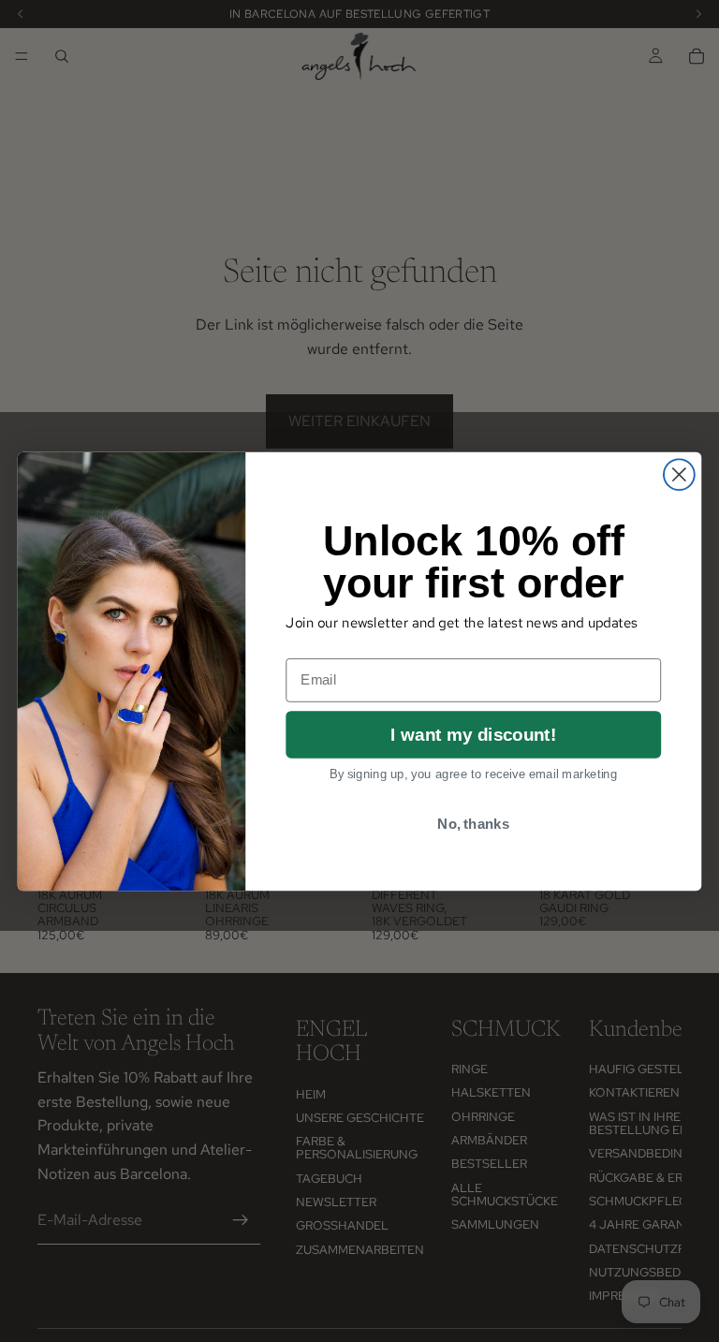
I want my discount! (473, 734)
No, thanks (473, 823)
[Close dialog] (679, 474)
